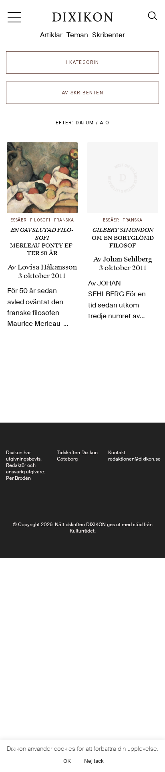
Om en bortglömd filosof (123, 237)
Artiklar (51, 34)
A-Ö (104, 123)
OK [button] (67, 761)
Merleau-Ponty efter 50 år (42, 241)
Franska (64, 220)
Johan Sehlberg (127, 259)
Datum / (88, 123)
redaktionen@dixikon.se (134, 459)
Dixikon (82, 20)
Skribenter (108, 34)
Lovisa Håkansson (47, 267)
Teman (77, 34)
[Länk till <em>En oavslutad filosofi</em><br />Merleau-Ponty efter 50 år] (42, 177)
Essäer (18, 220)
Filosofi (40, 220)
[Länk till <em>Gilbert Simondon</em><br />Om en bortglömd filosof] (122, 177)
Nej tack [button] (94, 761)
